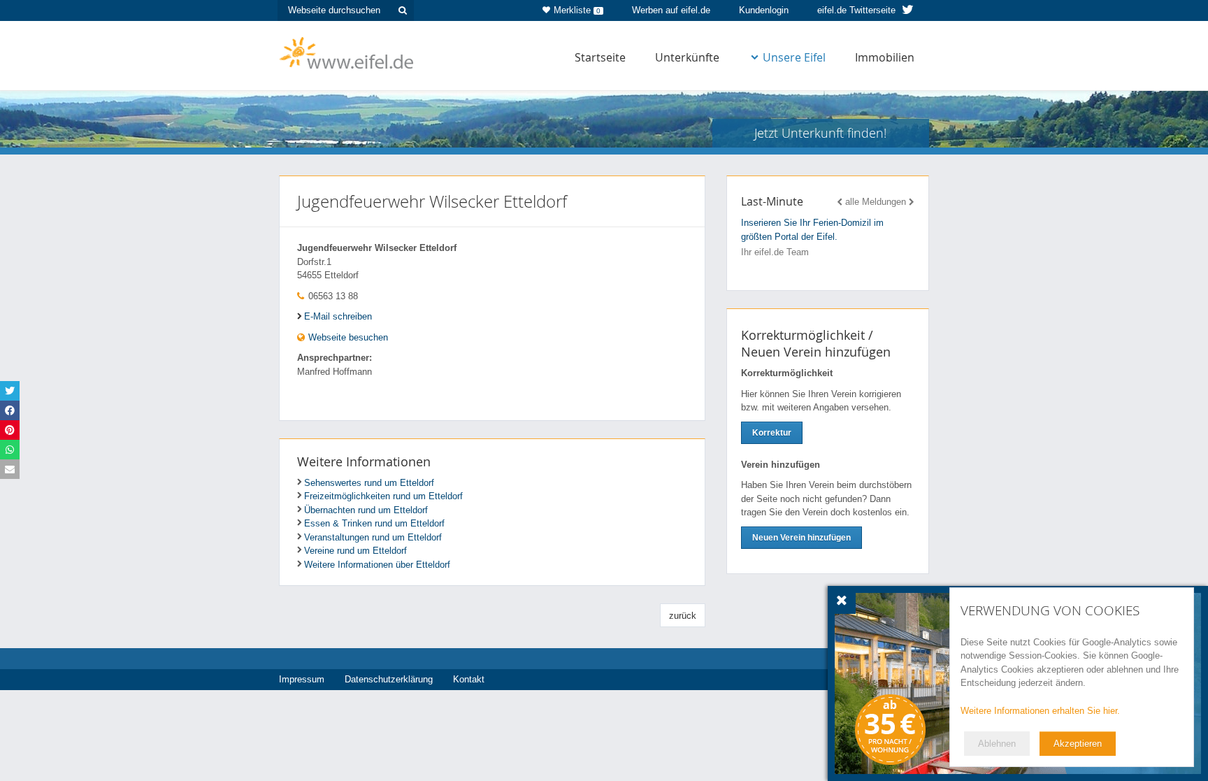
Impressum (301, 679)
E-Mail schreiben (338, 316)
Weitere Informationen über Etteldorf (377, 564)
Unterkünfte (687, 57)
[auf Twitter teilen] (10, 391)
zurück (682, 615)
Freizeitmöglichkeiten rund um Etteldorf (383, 496)
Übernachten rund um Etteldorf (366, 510)
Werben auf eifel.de (671, 10)
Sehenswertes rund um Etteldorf (369, 483)
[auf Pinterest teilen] (10, 430)
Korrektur (771, 433)
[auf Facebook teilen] (10, 410)
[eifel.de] (347, 52)
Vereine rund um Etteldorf (355, 550)
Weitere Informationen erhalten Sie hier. (1040, 710)
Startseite (600, 57)
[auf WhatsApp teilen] (10, 449)
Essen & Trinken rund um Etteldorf (374, 523)
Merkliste (577, 10)
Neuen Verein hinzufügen (801, 538)
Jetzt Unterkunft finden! (820, 132)
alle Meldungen (875, 201)
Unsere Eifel (794, 57)
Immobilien (884, 57)
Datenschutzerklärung (389, 679)
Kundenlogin (764, 10)
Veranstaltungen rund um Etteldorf (373, 537)
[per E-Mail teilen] (10, 469)
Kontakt (468, 679)
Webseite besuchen (346, 337)
